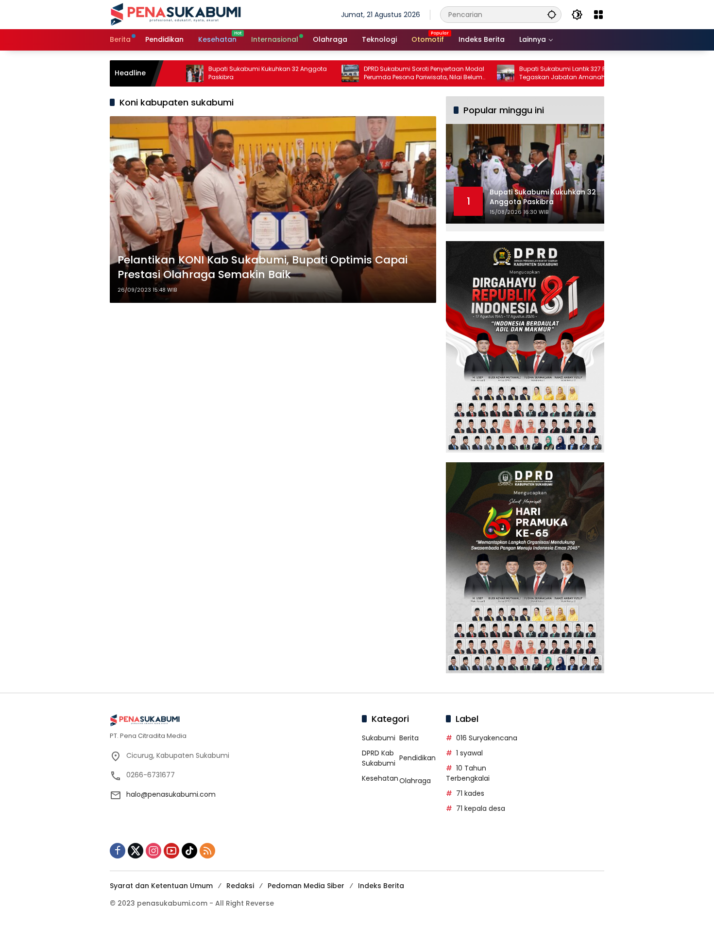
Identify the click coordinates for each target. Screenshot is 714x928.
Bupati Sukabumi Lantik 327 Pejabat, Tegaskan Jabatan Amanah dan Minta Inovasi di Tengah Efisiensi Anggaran (541, 73)
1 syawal (469, 753)
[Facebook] (117, 850)
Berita (409, 738)
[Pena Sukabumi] (176, 14)
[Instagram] (153, 850)
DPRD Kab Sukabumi (378, 758)
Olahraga (415, 781)
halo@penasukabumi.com (171, 794)
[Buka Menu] (598, 14)
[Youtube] (171, 850)
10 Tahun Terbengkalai (468, 773)
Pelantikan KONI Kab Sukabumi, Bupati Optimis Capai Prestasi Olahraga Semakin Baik (263, 267)
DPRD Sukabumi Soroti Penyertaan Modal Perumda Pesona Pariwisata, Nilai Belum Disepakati (386, 73)
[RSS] (207, 850)
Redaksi (240, 886)
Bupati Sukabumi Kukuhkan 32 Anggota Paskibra (230, 73)
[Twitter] (135, 850)
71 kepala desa (480, 808)
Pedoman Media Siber (306, 886)
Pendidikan (417, 758)
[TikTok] (189, 850)
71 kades (470, 793)
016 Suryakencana (486, 738)
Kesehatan (380, 778)
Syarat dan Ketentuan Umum (161, 886)
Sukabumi (378, 738)
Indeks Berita (381, 886)
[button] (551, 14)
